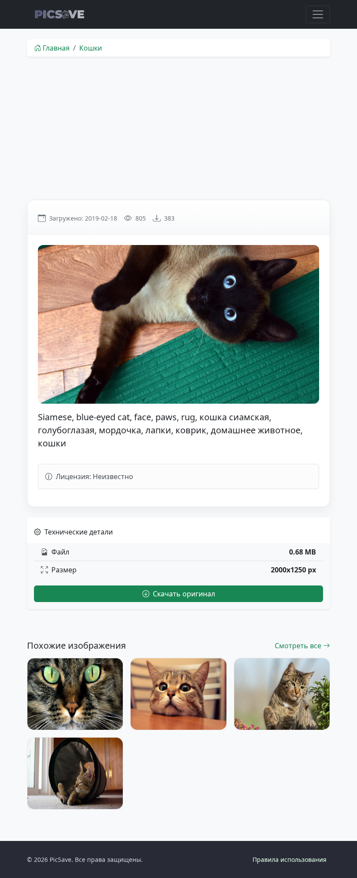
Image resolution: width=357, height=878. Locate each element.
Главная (56, 48)
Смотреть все (299, 645)
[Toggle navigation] (318, 14)
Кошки (90, 48)
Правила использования (290, 859)
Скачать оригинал (183, 594)
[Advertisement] (178, 128)
